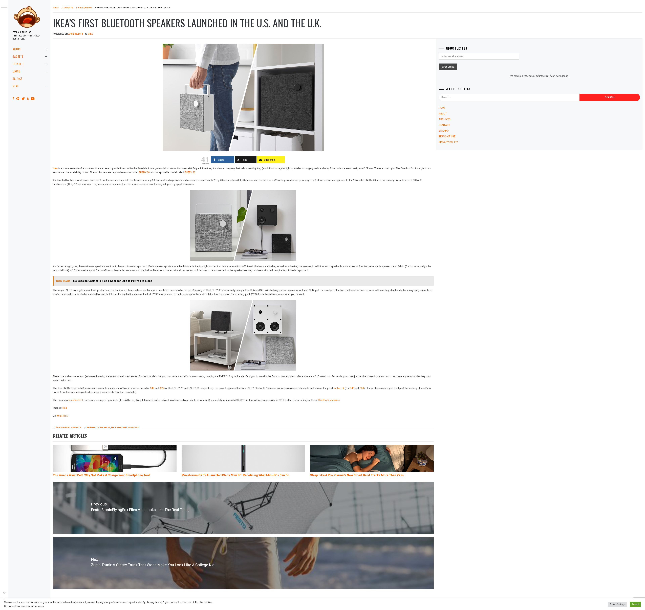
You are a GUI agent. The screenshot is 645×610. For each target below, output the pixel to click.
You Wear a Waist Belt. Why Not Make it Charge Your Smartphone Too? (101, 475)
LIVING (16, 71)
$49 (152, 388)
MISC (15, 86)
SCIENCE (17, 79)
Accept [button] (635, 604)
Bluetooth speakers (329, 400)
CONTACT (444, 125)
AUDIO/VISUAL (63, 427)
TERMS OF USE (447, 136)
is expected (75, 400)
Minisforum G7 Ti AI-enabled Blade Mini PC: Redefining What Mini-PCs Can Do (235, 475)
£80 (361, 388)
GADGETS (18, 56)
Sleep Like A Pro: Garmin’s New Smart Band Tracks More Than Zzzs (357, 475)
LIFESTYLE (18, 64)
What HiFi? (62, 415)
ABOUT (443, 113)
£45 (352, 388)
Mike (90, 34)
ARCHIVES (444, 119)
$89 (162, 388)
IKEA (113, 427)
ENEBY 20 (144, 172)
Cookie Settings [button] (617, 604)
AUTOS (16, 49)
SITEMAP (444, 130)
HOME (442, 107)
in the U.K (339, 388)
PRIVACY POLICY (448, 142)
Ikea (55, 168)
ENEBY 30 (190, 172)
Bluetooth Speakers (98, 427)
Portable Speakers (128, 427)
